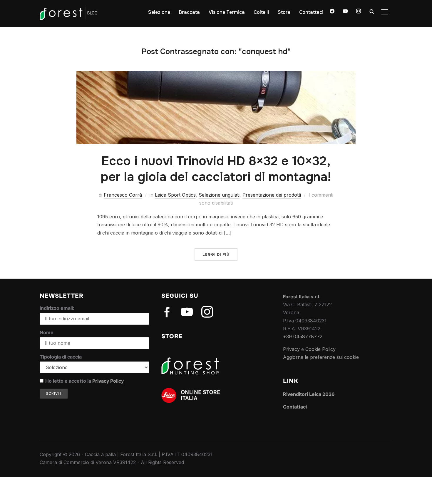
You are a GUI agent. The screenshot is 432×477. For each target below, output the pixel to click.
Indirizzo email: (57, 308)
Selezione (159, 12)
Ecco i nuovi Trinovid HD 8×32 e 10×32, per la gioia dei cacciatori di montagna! (216, 169)
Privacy (291, 349)
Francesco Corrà (123, 195)
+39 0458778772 (302, 336)
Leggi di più (216, 254)
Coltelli (261, 12)
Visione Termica (227, 12)
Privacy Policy (108, 381)
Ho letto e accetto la (84, 381)
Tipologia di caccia (61, 357)
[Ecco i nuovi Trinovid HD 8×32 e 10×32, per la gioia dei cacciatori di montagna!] (216, 75)
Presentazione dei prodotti (271, 195)
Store (284, 12)
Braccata (189, 12)
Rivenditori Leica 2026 (309, 394)
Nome (46, 332)
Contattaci (311, 12)
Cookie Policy (320, 349)
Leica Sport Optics (175, 195)
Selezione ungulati (219, 195)
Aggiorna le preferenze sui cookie (321, 357)
